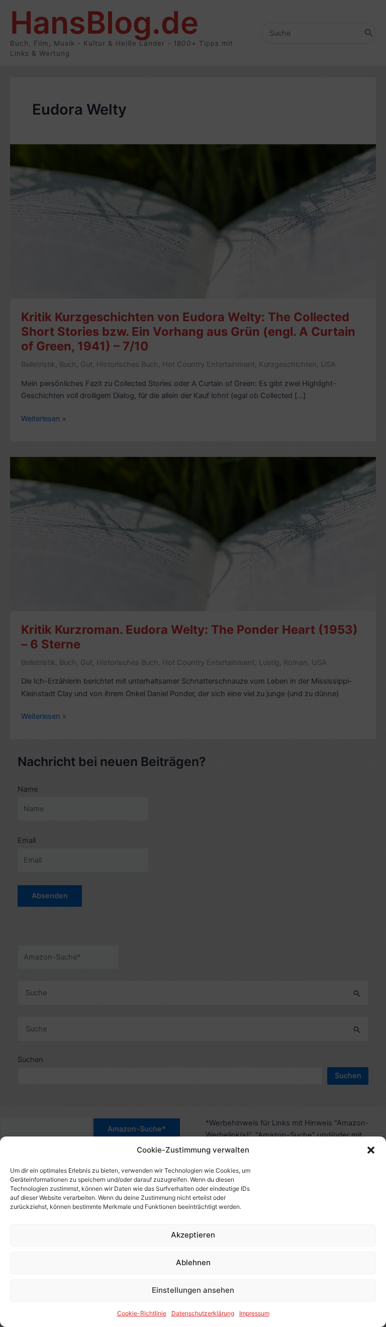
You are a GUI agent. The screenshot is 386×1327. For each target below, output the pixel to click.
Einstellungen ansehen (193, 1290)
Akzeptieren (193, 1235)
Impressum (254, 1313)
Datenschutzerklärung (202, 1313)
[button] (371, 1150)
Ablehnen (193, 1262)
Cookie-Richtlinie (141, 1313)
